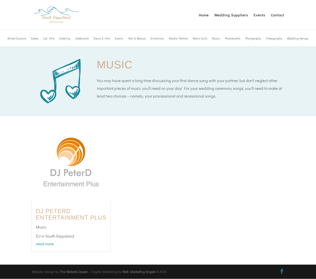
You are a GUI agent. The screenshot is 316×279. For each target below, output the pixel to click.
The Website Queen (74, 271)
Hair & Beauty (137, 38)
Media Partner (178, 38)
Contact (277, 15)
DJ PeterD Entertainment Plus (71, 214)
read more (45, 243)
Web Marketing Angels (138, 271)
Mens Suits (200, 38)
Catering (64, 38)
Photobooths (233, 38)
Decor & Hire (102, 38)
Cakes (34, 38)
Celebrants (82, 38)
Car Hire (48, 38)
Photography (253, 38)
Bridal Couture (17, 38)
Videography (274, 38)
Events (259, 15)
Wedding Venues (298, 38)
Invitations (157, 38)
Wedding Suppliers (231, 15)
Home (204, 15)
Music (216, 38)
